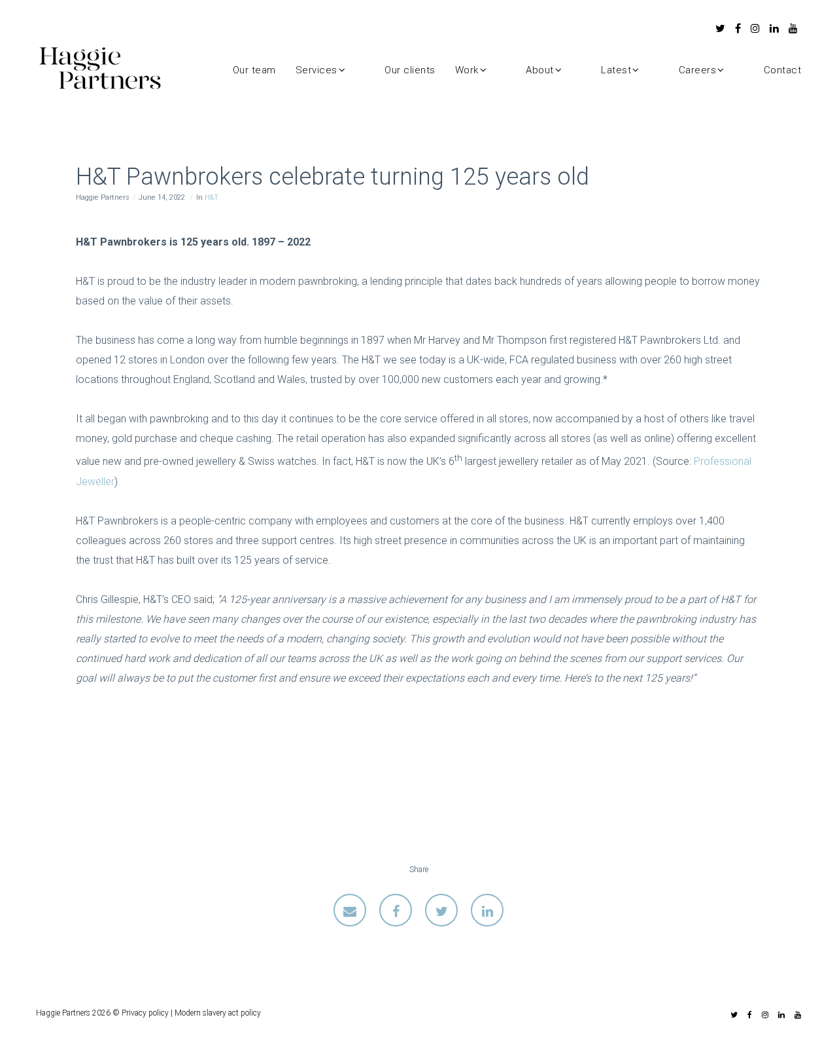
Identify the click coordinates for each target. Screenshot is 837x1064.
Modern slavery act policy (218, 1013)
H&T (211, 197)
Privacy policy (145, 1013)
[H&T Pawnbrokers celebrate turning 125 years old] (349, 910)
